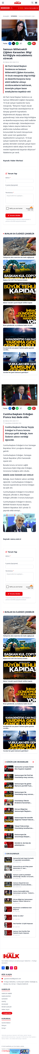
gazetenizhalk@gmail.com (12, 979)
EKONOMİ (5, 1004)
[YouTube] (15, 967)
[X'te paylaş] (13, 43)
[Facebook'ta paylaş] (9, 43)
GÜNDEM (14, 16)
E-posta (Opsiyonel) (11, 185)
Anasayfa (6, 16)
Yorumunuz (9, 192)
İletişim (4, 1025)
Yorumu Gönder (15, 215)
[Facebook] (3, 967)
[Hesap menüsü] (36, 2)
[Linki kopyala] (20, 43)
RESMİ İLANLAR (6, 1007)
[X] (7, 967)
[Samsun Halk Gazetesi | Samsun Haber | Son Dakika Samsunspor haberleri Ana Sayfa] (17, 2)
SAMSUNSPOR (6, 996)
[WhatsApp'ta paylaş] (17, 43)
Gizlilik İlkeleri (6, 1023)
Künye (4, 1028)
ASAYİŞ (4, 1001)
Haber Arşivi (5, 1009)
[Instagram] (11, 967)
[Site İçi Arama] (32, 3)
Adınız (8, 178)
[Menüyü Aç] (3, 2)
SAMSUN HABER (7, 993)
